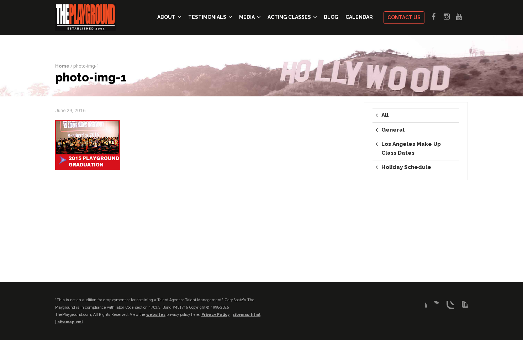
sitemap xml (70, 322)
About (166, 17)
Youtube (462, 16)
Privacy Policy (215, 314)
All (385, 115)
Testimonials (207, 17)
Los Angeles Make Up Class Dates (411, 148)
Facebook (438, 16)
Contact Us (404, 17)
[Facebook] (421, 306)
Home (62, 66)
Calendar (359, 17)
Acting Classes (289, 17)
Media (247, 17)
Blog (331, 17)
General (393, 130)
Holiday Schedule (406, 167)
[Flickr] (434, 306)
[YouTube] (462, 306)
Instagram (450, 16)
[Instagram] (448, 306)
